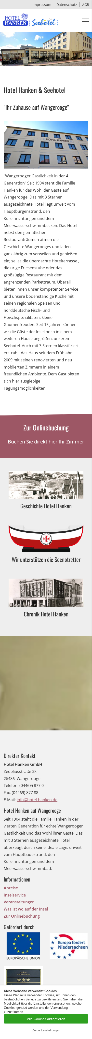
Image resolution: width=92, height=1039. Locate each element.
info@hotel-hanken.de (37, 799)
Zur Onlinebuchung (22, 916)
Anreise (11, 888)
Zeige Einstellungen (46, 1030)
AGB (85, 4)
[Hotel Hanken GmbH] (30, 20)
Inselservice (15, 895)
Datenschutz (66, 4)
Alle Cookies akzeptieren (46, 1019)
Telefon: (11, 785)
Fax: (7, 792)
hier (53, 441)
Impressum (42, 4)
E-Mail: (10, 799)
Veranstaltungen (19, 902)
